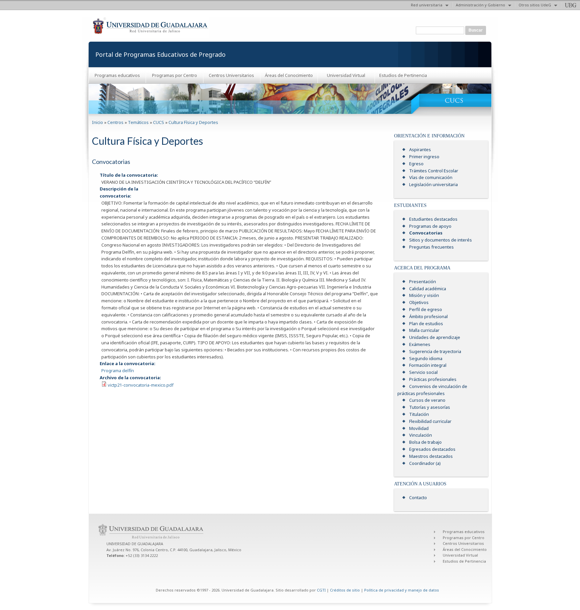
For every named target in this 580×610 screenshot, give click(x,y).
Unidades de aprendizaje (434, 337)
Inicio (97, 122)
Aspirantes (420, 149)
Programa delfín (117, 370)
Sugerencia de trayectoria (435, 351)
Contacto (418, 497)
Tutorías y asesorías (429, 407)
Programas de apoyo (430, 226)
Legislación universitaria (433, 184)
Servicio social (423, 372)
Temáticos (138, 122)
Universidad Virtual (346, 75)
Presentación (422, 281)
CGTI (321, 590)
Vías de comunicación (430, 177)
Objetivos (419, 302)
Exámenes (419, 344)
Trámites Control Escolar (433, 171)
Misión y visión (424, 295)
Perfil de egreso (425, 309)
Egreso (416, 164)
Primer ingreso (424, 157)
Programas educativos (117, 75)
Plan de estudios (426, 323)
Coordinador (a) (425, 463)
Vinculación (420, 435)
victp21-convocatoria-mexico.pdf (141, 385)
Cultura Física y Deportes (193, 122)
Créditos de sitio (345, 590)
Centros (115, 122)
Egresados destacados (432, 449)
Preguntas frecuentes (431, 247)
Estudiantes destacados (433, 219)
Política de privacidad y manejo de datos (401, 590)
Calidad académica (427, 289)
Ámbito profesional (428, 316)
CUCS (158, 122)
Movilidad (419, 428)
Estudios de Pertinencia (403, 75)
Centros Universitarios (231, 75)
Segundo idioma (425, 358)
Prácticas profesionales (432, 379)
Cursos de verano (427, 400)
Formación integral (427, 365)
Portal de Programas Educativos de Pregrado (160, 54)
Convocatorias (425, 233)
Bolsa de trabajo (425, 442)
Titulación (419, 414)
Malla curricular (424, 330)
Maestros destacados (431, 456)
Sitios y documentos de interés (440, 240)
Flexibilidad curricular (430, 421)
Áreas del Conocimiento (289, 75)
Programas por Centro (174, 75)
